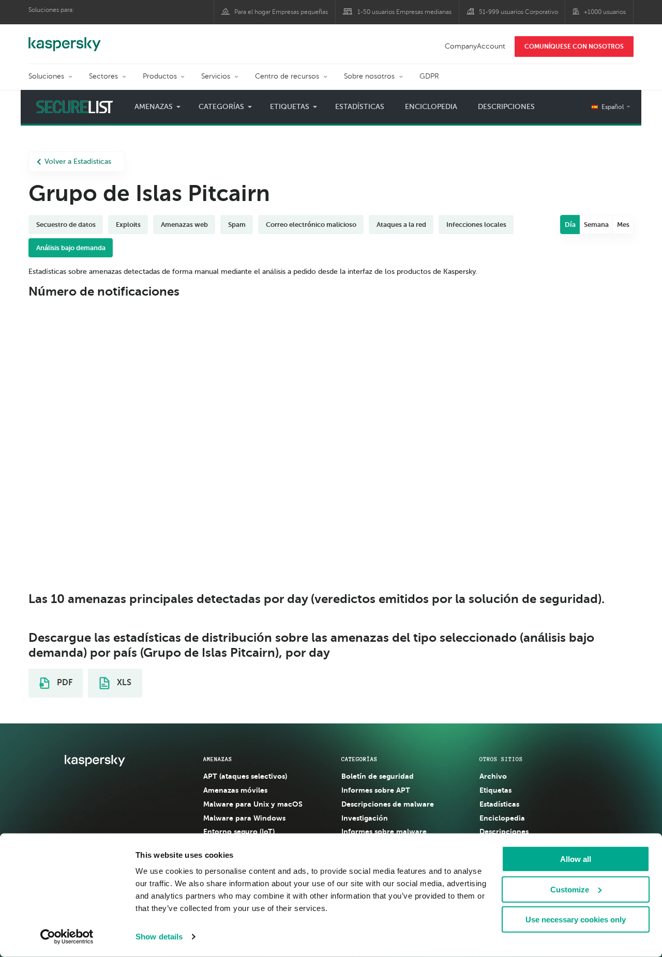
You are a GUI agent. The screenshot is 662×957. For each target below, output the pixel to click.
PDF (63, 682)
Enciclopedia (431, 107)
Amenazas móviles (235, 790)
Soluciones (46, 76)
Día (570, 224)
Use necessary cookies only (575, 919)
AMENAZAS (217, 759)
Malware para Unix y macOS (253, 804)
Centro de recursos (287, 76)
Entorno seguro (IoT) (239, 831)
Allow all (575, 859)
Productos (160, 76)
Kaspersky (64, 38)
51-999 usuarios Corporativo (518, 12)
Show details (159, 936)
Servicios (215, 76)
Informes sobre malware (384, 831)
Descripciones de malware (387, 804)
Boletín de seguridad (377, 776)
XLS (123, 682)
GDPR (429, 76)
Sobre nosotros (369, 76)
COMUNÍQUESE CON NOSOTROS (574, 46)
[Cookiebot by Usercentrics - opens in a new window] (67, 937)
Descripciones (506, 107)
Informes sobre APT (375, 790)
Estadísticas (359, 107)
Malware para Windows (244, 818)
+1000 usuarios (605, 12)
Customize (569, 889)
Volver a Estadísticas (77, 161)
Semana (596, 224)
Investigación (364, 818)
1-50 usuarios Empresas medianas (404, 12)
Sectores (103, 76)
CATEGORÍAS (359, 759)
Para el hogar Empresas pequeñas (281, 12)
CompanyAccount (475, 46)
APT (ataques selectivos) (245, 776)
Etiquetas (495, 790)
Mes (623, 224)
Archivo (493, 776)
